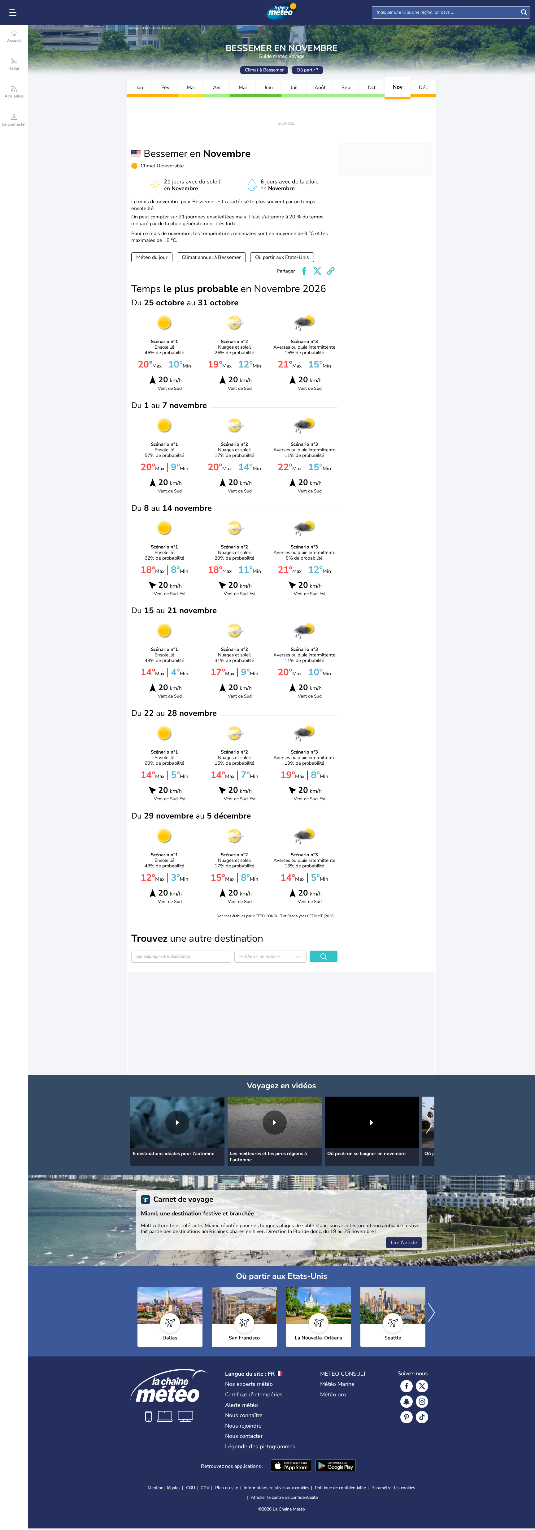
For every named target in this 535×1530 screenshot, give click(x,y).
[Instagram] (422, 1401)
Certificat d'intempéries (254, 1394)
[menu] (14, 12)
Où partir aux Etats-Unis (282, 257)
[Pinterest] (406, 1417)
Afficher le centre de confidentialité (284, 1497)
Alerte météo (241, 1405)
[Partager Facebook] (304, 271)
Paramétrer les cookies (393, 1487)
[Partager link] (331, 271)
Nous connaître (244, 1415)
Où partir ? (307, 70)
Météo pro (333, 1394)
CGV (205, 1488)
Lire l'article (404, 1242)
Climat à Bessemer (264, 70)
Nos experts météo (249, 1384)
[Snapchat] (406, 1401)
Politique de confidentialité (340, 1488)
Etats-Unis (150, 28)
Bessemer (169, 28)
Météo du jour (151, 257)
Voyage (133, 28)
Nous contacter (244, 1436)
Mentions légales (164, 1488)
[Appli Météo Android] (335, 1466)
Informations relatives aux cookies (276, 1488)
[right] (429, 1125)
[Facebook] (406, 1386)
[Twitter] (422, 1386)
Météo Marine (337, 1384)
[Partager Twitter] (317, 271)
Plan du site (226, 1488)
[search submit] (524, 12)
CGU (190, 1488)
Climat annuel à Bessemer (211, 257)
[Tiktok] (422, 1417)
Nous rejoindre (243, 1425)
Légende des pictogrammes (260, 1446)
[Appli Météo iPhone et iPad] (291, 1466)
